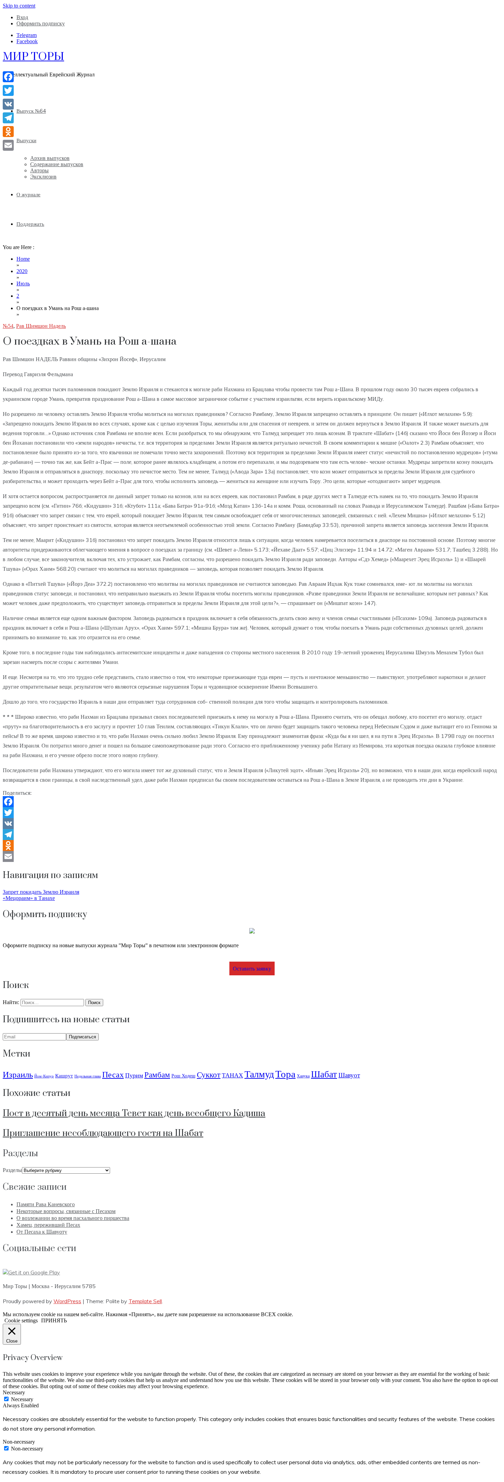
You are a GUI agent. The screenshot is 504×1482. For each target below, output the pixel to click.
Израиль (18, 1074)
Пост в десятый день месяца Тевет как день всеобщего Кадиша (134, 1113)
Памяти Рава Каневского (45, 1204)
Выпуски (26, 140)
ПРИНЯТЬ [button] (54, 1320)
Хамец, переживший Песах (48, 1224)
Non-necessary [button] (19, 1442)
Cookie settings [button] (21, 1320)
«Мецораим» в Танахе (29, 898)
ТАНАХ (232, 1075)
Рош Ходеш (183, 1076)
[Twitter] (252, 812)
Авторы (39, 170)
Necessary (22, 1399)
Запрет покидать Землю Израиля (41, 892)
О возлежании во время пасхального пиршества (72, 1217)
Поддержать (30, 224)
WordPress (67, 1301)
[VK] (252, 823)
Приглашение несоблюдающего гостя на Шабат (103, 1133)
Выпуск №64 (31, 111)
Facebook (27, 41)
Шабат (324, 1074)
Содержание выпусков (56, 164)
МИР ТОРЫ (33, 56)
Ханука (303, 1075)
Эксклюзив (43, 177)
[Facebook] (252, 801)
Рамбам (157, 1074)
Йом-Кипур (44, 1076)
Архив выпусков (50, 158)
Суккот (208, 1074)
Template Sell (145, 1301)
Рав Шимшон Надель (41, 326)
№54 (8, 326)
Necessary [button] (14, 1392)
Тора (285, 1073)
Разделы (12, 1170)
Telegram (26, 35)
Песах (113, 1074)
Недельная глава (87, 1076)
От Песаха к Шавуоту (41, 1231)
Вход (22, 17)
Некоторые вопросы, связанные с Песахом (66, 1211)
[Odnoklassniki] (252, 845)
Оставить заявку (252, 968)
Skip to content (19, 6)
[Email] (252, 856)
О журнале (28, 194)
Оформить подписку (40, 23)
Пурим (134, 1075)
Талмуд (259, 1073)
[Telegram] (252, 834)
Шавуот (349, 1075)
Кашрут (64, 1075)
